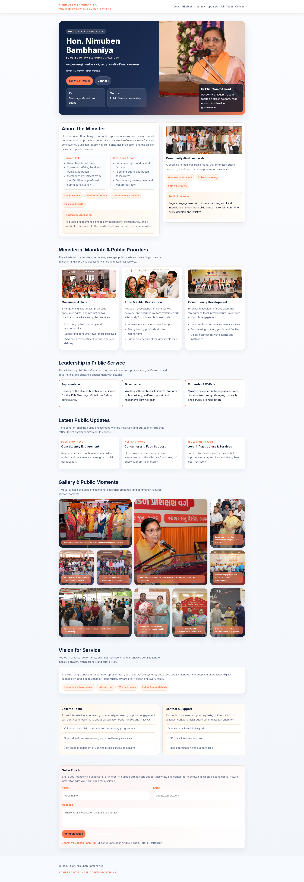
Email (156, 787)
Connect (240, 6)
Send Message (73, 833)
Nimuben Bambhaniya (79, 4)
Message (67, 804)
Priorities (187, 6)
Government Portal (102, 833)
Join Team (226, 6)
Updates (212, 6)
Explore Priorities (79, 80)
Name (65, 787)
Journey (200, 6)
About (175, 6)
